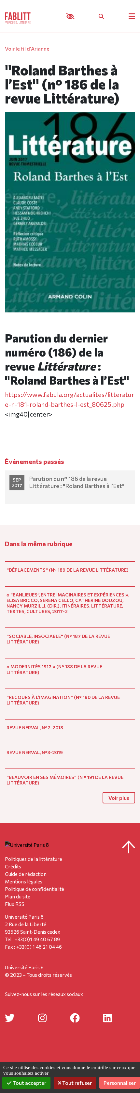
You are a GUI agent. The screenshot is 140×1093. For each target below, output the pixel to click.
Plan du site (17, 896)
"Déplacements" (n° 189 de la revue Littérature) (68, 570)
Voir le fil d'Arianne (27, 48)
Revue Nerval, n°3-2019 (35, 752)
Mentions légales (23, 881)
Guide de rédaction (26, 874)
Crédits (13, 866)
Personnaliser (120, 1083)
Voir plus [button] (118, 798)
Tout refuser (76, 1083)
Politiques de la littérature (33, 859)
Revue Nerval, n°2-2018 (35, 727)
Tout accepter (29, 1083)
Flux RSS (14, 904)
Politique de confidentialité (34, 889)
